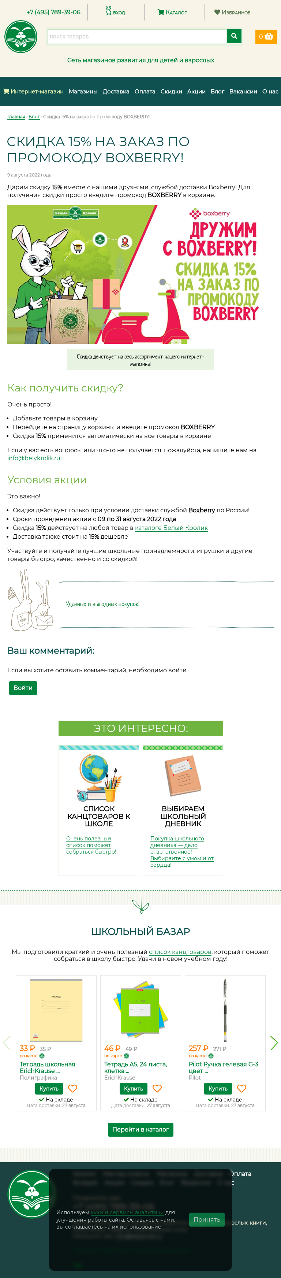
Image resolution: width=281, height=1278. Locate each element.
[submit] (234, 36)
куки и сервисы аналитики (127, 1212)
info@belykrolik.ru (33, 458)
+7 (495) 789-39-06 (53, 12)
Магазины (83, 91)
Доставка (116, 91)
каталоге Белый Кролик (171, 527)
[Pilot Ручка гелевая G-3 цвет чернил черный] (225, 1010)
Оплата (145, 91)
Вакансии (243, 91)
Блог (217, 91)
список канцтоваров (180, 951)
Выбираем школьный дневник (183, 816)
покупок (128, 604)
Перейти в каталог (140, 1129)
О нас (270, 91)
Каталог (175, 12)
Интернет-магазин (36, 91)
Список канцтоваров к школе (98, 816)
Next (274, 1043)
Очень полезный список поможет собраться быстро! (91, 845)
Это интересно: (141, 728)
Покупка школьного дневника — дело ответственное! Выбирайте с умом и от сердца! (182, 851)
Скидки (171, 91)
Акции (196, 91)
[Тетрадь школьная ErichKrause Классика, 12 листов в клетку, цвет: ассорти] (56, 1010)
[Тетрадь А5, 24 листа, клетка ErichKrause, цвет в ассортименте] (140, 1010)
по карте (29, 1055)
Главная (16, 116)
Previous (7, 1043)
